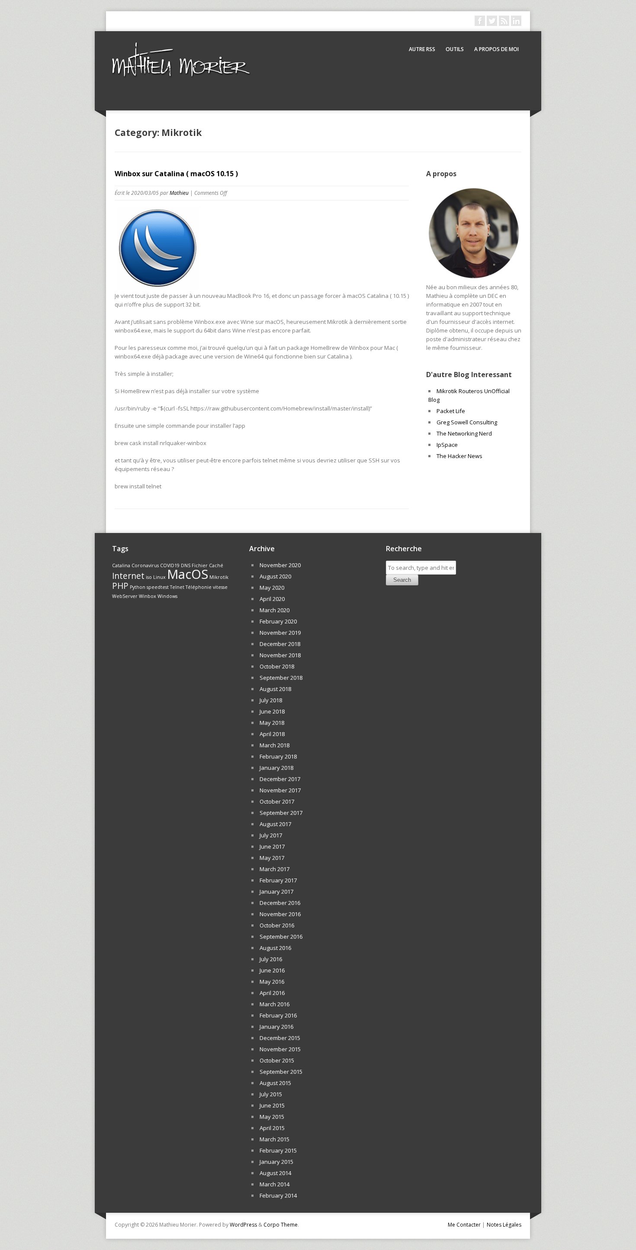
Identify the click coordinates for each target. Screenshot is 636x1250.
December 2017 (280, 779)
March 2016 (274, 1004)
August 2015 (275, 1083)
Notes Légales (504, 1224)
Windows (167, 596)
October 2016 (277, 925)
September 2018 (281, 678)
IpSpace (447, 445)
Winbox (147, 596)
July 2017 (271, 835)
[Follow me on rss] (504, 21)
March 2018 (274, 745)
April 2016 (272, 993)
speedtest (158, 587)
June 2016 (272, 970)
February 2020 (278, 621)
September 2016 (281, 936)
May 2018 (272, 723)
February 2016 (278, 1015)
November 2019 (280, 632)
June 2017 (272, 846)
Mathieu (179, 193)
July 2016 (271, 959)
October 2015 (277, 1060)
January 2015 (276, 1162)
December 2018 (280, 644)
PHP (120, 585)
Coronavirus (145, 565)
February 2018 (278, 756)
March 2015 (274, 1139)
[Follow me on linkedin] (516, 21)
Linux (159, 577)
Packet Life (451, 411)
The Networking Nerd (464, 433)
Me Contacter (464, 1224)
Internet (128, 575)
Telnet (177, 587)
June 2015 (272, 1105)
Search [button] (402, 580)
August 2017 (275, 824)
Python (137, 587)
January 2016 (276, 1026)
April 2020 (272, 599)
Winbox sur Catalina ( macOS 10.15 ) (176, 173)
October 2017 (277, 801)
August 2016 (275, 948)
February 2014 (278, 1195)
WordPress (243, 1224)
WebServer (125, 596)
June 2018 (272, 711)
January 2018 (276, 768)
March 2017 (274, 869)
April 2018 (272, 734)
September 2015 (281, 1072)
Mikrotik (218, 577)
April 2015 (272, 1128)
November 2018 (280, 655)
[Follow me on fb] (480, 21)
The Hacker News (459, 456)
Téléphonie (199, 587)
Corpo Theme (280, 1224)
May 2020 (272, 587)
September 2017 (281, 813)
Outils (455, 49)
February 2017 (278, 880)
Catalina (121, 565)
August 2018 (275, 689)
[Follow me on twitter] (492, 21)
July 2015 (271, 1094)
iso (149, 577)
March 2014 (274, 1184)
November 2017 (280, 790)
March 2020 (274, 610)
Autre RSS (422, 49)
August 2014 (275, 1173)
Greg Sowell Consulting (467, 422)
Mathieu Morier (179, 69)
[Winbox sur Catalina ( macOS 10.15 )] (157, 287)
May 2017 (272, 858)
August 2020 (275, 576)
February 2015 (278, 1150)
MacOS (187, 574)
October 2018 (277, 666)
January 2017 (276, 891)
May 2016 (272, 981)
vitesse (220, 587)
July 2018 (271, 700)
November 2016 (280, 914)
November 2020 (280, 565)
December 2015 (280, 1038)
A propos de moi (496, 49)
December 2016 (280, 903)
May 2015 (272, 1117)
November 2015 (280, 1049)
